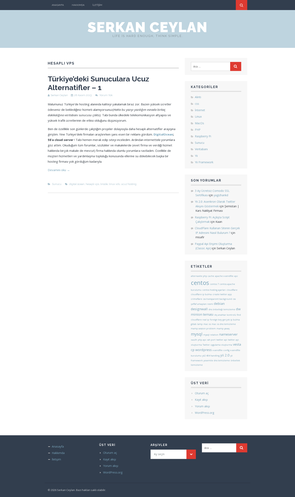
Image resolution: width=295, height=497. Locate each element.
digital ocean (76, 184)
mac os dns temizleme (224, 324)
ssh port (211, 339)
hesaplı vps (92, 184)
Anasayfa (58, 5)
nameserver (228, 334)
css (197, 104)
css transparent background (217, 299)
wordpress (203, 349)
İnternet (200, 110)
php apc (202, 339)
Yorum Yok (106, 95)
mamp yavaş (223, 328)
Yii (196, 156)
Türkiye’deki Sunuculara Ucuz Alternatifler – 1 (98, 83)
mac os (207, 324)
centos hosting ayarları (214, 290)
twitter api (221, 339)
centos (200, 283)
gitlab (193, 324)
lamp (200, 324)
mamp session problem (203, 328)
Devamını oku (59, 170)
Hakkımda (78, 5)
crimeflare (196, 299)
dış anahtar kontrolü (225, 314)
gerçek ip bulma (231, 319)
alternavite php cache (202, 276)
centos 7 (214, 284)
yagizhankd (221, 195)
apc (236, 276)
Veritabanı (201, 149)
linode (104, 184)
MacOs (199, 123)
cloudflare (232, 290)
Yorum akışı (202, 406)
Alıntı (198, 97)
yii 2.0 (225, 355)
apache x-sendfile (224, 276)
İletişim (97, 5)
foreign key (216, 319)
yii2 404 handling (211, 355)
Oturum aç (202, 393)
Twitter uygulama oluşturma (217, 344)
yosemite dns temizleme (216, 360)
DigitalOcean (163, 134)
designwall (199, 309)
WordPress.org (204, 413)
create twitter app (222, 294)
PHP (197, 129)
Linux (198, 116)
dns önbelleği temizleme (222, 309)
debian (219, 303)
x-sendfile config (221, 350)
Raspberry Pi (203, 136)
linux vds (114, 184)
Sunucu (56, 184)
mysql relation (210, 334)
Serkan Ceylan (147, 27)
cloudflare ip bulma (201, 294)
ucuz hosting (128, 184)
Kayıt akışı (201, 400)
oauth (194, 339)
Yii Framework (204, 162)
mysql (196, 334)
